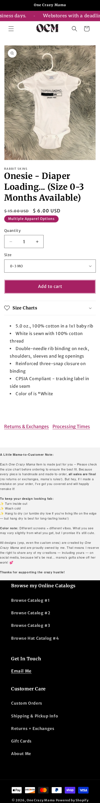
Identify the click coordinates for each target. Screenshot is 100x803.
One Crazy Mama (41, 800)
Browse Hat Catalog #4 (35, 638)
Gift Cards (21, 741)
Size (8, 255)
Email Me (21, 671)
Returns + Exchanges (32, 728)
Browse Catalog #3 (30, 625)
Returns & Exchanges (26, 426)
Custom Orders (26, 703)
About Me (21, 753)
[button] (11, 29)
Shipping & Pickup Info (34, 716)
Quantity (12, 230)
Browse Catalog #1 (30, 600)
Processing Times (71, 426)
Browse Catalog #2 (30, 612)
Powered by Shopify (72, 800)
